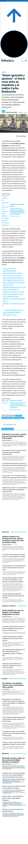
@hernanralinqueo (12, 287)
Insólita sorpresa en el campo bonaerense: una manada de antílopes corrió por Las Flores (14, 567)
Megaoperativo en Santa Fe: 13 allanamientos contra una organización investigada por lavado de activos (14, 489)
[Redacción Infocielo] (3, 111)
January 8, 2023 (10, 315)
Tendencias (5, 532)
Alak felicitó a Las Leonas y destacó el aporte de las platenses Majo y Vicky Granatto (14, 436)
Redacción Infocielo (11, 112)
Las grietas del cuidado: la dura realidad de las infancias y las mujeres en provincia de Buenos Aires (14, 733)
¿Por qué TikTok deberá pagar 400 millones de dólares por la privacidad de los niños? (13, 596)
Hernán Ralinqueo (19, 418)
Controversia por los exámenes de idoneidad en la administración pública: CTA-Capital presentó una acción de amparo (17, 211)
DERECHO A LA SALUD (16, 400)
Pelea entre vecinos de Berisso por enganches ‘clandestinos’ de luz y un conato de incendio (12, 665)
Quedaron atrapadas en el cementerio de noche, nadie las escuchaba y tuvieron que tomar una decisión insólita (13, 539)
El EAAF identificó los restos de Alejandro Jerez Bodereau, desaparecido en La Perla (12, 612)
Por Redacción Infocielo (15, 216)
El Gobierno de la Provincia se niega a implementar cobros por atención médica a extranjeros (18, 405)
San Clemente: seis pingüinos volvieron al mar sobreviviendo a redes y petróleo (13, 685)
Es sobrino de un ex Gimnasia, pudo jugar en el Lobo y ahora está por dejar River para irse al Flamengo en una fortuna (13, 775)
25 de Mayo (19, 415)
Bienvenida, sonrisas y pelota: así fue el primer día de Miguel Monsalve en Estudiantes (13, 760)
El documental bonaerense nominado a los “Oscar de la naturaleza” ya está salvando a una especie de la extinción (13, 579)
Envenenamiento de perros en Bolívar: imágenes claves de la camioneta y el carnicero (12, 638)
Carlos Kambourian (7, 418)
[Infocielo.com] (14, 60)
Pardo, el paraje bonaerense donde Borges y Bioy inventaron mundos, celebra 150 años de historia (13, 719)
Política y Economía (9, 70)
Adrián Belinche (6, 689)
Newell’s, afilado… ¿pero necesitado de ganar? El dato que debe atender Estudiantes (12, 798)
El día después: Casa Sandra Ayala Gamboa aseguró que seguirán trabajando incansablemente (14, 452)
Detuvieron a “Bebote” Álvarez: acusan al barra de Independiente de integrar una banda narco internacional (13, 628)
